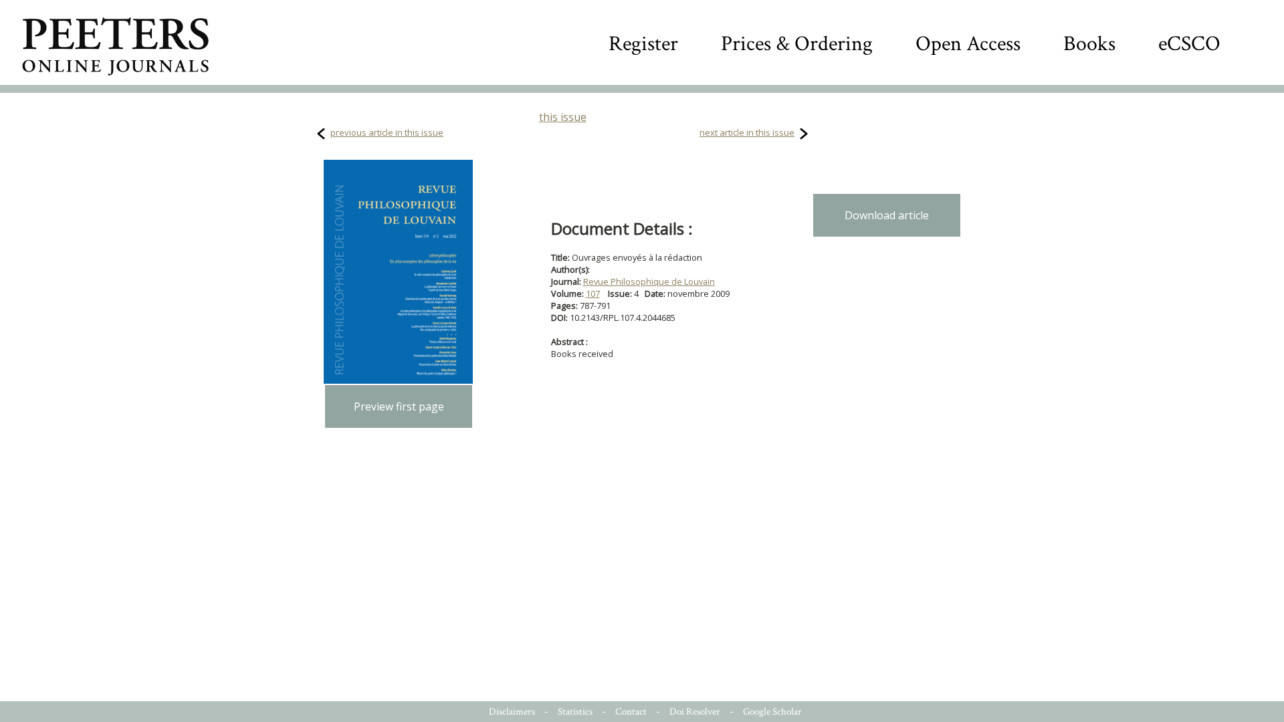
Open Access (968, 43)
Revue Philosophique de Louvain (649, 281)
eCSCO (1189, 43)
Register (643, 43)
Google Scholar (772, 711)
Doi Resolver (694, 711)
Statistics (575, 711)
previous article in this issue (386, 132)
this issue (562, 117)
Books (1089, 43)
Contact (631, 711)
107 (593, 293)
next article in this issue (747, 132)
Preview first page (399, 406)
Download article (887, 215)
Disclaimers (512, 711)
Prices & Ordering (797, 43)
